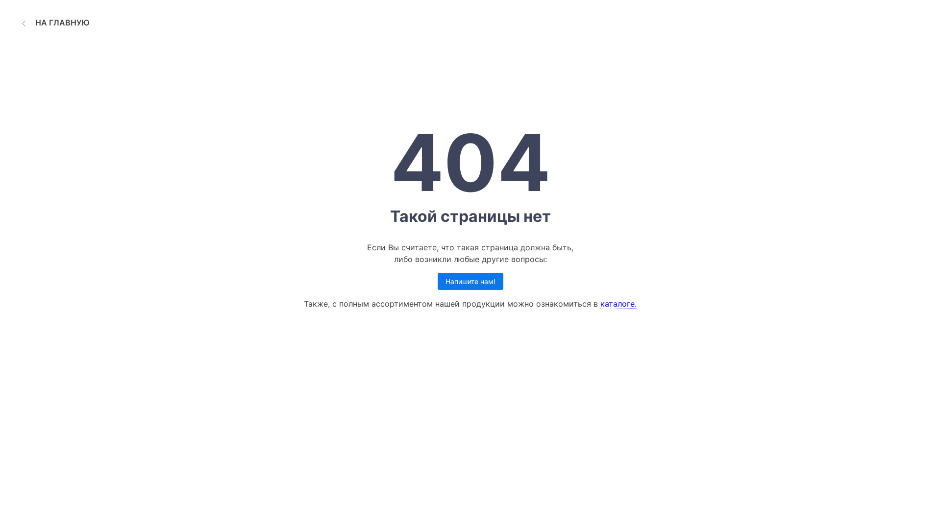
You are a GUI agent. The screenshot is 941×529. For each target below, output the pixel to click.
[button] (54, 22)
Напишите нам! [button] (470, 281)
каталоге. (618, 304)
